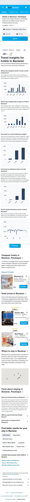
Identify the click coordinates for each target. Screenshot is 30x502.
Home (7, 492)
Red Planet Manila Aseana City (10, 465)
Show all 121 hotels (8, 272)
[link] (15, 246)
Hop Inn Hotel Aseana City (9, 463)
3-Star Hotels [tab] (6, 435)
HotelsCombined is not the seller (12, 479)
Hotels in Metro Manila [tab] (9, 443)
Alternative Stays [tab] (7, 439)
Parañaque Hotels (9, 499)
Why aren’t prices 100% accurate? (12, 485)
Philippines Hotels (15, 492)
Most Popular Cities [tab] (8, 446)
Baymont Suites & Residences (10, 460)
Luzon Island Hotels (5, 496)
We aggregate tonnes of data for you (13, 482)
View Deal (23, 286)
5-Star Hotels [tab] (16, 435)
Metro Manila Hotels (19, 496)
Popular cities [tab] (20, 446)
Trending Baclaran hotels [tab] (10, 450)
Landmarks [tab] (21, 443)
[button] (3, 7)
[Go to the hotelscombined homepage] (12, 7)
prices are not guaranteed (12, 474)
